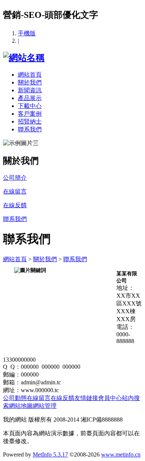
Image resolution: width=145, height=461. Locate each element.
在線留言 (39, 398)
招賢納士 (30, 121)
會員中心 (110, 398)
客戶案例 (30, 114)
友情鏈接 (86, 398)
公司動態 (15, 398)
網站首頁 (30, 74)
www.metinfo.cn (121, 454)
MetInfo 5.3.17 (50, 454)
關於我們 (30, 82)
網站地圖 (21, 406)
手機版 (27, 33)
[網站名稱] (24, 58)
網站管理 (45, 406)
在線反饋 (62, 398)
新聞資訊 (30, 90)
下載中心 (30, 106)
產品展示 (30, 98)
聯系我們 (30, 129)
